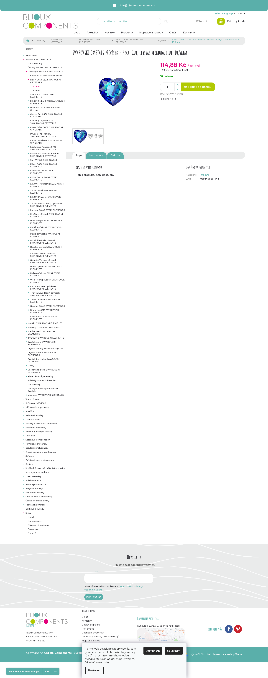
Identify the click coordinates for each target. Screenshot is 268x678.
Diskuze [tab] (115, 155)
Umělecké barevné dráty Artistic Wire (45, 468)
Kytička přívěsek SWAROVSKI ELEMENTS (45, 228)
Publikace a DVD (34, 480)
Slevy (28, 513)
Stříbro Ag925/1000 (36, 403)
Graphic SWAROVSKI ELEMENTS (47, 306)
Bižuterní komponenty (37, 407)
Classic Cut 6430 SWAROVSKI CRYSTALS (46, 115)
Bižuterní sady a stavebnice (40, 460)
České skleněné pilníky (37, 500)
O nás (85, 616)
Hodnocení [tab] (96, 155)
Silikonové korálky (35, 492)
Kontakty (87, 620)
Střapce (30, 456)
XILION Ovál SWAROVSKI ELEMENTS (43, 191)
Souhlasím (173, 650)
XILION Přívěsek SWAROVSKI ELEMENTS (45, 198)
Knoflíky (30, 411)
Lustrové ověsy (33, 476)
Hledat (166, 21)
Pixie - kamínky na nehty (40, 376)
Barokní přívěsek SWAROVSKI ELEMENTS (46, 248)
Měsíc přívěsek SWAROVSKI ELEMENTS (45, 235)
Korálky (32, 517)
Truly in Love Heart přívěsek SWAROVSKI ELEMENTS (45, 294)
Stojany (29, 464)
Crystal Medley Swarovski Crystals (45, 348)
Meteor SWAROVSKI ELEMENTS (47, 210)
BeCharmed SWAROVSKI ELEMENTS (41, 332)
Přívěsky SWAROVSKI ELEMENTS (45, 71)
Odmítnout (153, 650)
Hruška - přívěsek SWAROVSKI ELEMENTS (46, 215)
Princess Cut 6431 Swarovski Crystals (45, 108)
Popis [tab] (79, 155)
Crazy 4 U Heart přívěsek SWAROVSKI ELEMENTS (43, 287)
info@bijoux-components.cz (41, 636)
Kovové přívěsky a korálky (39, 431)
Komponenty (35, 521)
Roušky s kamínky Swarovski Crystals (43, 389)
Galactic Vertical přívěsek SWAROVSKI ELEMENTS (43, 261)
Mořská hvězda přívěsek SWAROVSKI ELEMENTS (43, 241)
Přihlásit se (94, 597)
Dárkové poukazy (35, 509)
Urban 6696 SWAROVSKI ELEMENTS (43, 165)
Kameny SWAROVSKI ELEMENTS (45, 327)
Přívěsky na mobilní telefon (42, 380)
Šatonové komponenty (38, 439)
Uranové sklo (32, 399)
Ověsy (31, 365)
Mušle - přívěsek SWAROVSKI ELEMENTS (45, 267)
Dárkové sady (35, 63)
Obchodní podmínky (93, 632)
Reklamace (88, 628)
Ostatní (32, 533)
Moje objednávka (91, 640)
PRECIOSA (31, 55)
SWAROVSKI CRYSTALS (38, 59)
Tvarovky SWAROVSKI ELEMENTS (46, 338)
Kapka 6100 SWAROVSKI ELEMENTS (43, 317)
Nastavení (94, 670)
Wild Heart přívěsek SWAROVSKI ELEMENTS (47, 280)
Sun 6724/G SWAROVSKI (43, 160)
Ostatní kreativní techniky (39, 496)
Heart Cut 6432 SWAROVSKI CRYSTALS (45, 80)
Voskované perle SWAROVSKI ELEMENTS (44, 370)
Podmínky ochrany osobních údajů (100, 636)
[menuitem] (76, 33)
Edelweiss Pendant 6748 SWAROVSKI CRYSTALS (43, 148)
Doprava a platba (91, 624)
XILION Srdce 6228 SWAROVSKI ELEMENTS (47, 102)
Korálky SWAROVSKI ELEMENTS (45, 323)
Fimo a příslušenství (36, 484)
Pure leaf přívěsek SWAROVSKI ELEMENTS (46, 221)
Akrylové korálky (34, 488)
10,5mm (36, 86)
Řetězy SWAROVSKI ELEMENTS (45, 67)
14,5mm (36, 90)
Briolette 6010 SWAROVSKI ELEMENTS (44, 311)
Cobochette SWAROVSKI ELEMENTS (43, 178)
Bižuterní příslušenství (37, 448)
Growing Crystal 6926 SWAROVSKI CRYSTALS (43, 121)
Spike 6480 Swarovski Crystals (46, 75)
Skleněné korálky (34, 415)
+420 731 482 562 (35, 640)
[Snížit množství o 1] (177, 89)
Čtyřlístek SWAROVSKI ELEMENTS (42, 171)
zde (106, 662)
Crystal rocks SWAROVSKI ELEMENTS (42, 343)
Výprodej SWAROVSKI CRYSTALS (46, 395)
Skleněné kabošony (36, 427)
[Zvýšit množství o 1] (177, 85)
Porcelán (30, 435)
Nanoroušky (34, 384)
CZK (240, 13)
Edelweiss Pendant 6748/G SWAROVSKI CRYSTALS (44, 154)
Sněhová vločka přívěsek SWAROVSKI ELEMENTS (43, 254)
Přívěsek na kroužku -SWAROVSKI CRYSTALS (43, 135)
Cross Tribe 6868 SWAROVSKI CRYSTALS (46, 128)
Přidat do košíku (200, 87)
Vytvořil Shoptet (201, 654)
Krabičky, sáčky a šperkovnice (41, 452)
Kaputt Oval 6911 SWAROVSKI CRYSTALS (46, 141)
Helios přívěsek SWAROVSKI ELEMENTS (45, 274)
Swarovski (33, 529)
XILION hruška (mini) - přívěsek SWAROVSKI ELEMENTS (46, 204)
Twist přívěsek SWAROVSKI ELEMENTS (45, 300)
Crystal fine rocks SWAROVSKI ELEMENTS (44, 360)
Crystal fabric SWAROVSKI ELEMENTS (42, 353)
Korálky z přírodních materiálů (41, 423)
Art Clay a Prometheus (37, 472)
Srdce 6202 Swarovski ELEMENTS (42, 95)
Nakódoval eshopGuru (227, 654)
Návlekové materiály (36, 444)
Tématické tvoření (35, 504)
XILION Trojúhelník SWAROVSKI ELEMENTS (47, 185)
